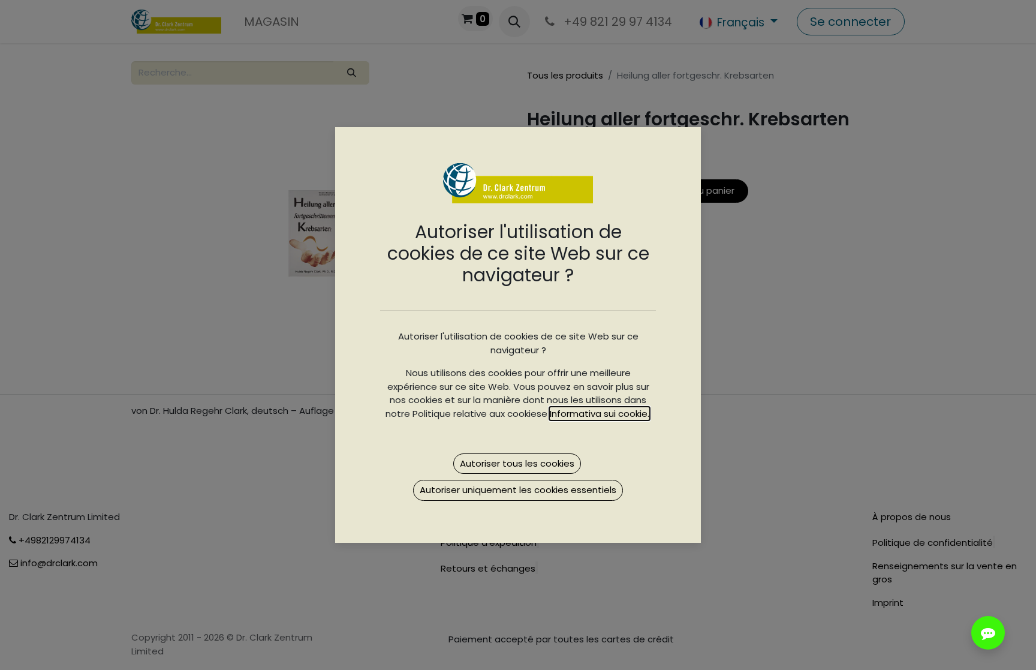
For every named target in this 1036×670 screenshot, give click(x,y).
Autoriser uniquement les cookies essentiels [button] (518, 489)
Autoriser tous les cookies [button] (517, 463)
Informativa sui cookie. (599, 413)
